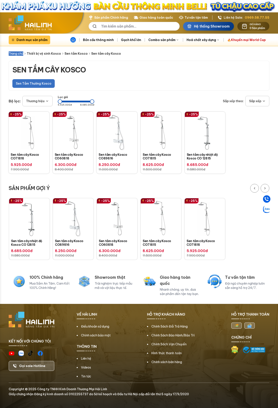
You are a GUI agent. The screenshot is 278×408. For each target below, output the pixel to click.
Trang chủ (16, 54)
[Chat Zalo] (266, 209)
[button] (37, 101)
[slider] (60, 101)
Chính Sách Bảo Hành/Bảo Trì (173, 335)
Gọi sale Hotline (32, 366)
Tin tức (86, 376)
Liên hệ (86, 358)
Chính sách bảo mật (96, 335)
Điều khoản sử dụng (95, 326)
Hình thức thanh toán (166, 353)
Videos (86, 367)
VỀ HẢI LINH (87, 314)
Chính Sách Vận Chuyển (169, 344)
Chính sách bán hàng (166, 362)
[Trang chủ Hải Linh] (30, 23)
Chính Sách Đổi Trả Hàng (169, 326)
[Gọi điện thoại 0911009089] (266, 199)
